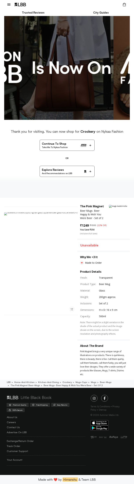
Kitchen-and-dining (48, 382)
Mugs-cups (81, 382)
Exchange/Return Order (20, 440)
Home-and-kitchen (24, 382)
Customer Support (17, 451)
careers (11, 422)
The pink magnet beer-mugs (25, 385)
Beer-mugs (105, 382)
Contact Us (13, 427)
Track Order (13, 446)
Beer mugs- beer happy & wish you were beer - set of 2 (73, 385)
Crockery (67, 382)
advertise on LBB (17, 432)
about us (12, 417)
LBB (9, 382)
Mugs (93, 382)
